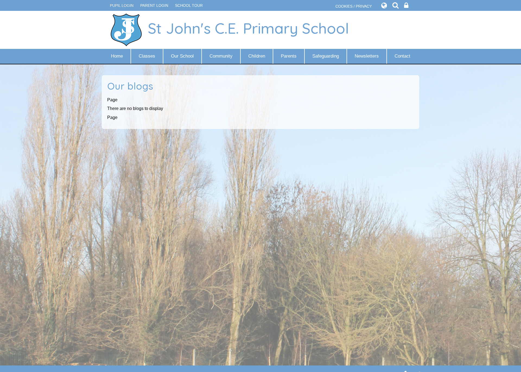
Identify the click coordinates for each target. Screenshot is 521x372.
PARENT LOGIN (154, 5)
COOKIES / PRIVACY (353, 6)
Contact (402, 56)
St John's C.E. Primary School (248, 28)
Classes (147, 56)
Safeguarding (325, 56)
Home (117, 56)
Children (256, 56)
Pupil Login (122, 5)
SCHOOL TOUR (189, 5)
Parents (289, 56)
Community (221, 56)
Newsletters (367, 56)
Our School (182, 56)
